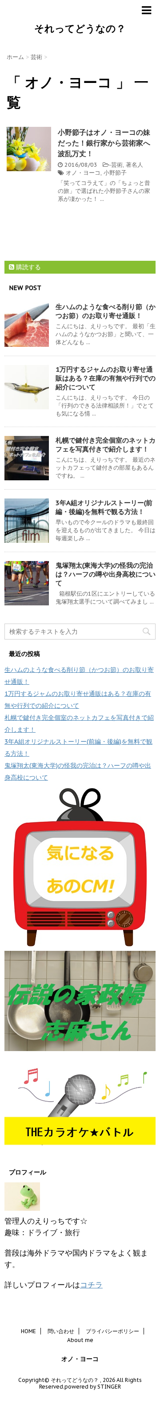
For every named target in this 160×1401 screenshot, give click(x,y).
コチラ (91, 1285)
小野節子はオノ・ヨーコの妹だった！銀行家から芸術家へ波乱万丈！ (104, 143)
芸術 (117, 165)
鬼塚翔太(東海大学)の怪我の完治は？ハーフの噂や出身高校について (106, 574)
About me (80, 1340)
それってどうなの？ (80, 28)
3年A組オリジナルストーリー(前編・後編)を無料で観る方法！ (104, 507)
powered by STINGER (92, 1386)
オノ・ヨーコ (83, 173)
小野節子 (115, 173)
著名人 (134, 165)
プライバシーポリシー (112, 1331)
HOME (28, 1331)
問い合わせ (61, 1331)
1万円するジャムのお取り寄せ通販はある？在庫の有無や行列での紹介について (106, 378)
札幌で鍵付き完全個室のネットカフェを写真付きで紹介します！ (106, 444)
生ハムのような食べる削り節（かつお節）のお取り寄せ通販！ (106, 311)
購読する (27, 267)
